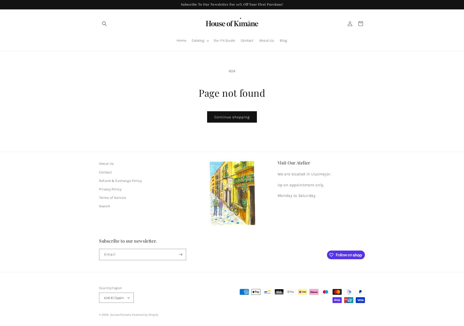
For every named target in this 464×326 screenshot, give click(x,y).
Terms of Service (112, 198)
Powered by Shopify (145, 314)
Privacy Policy (110, 189)
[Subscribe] (180, 254)
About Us (106, 164)
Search (104, 206)
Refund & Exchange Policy (120, 181)
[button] (104, 23)
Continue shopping (232, 117)
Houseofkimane (120, 314)
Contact (105, 172)
